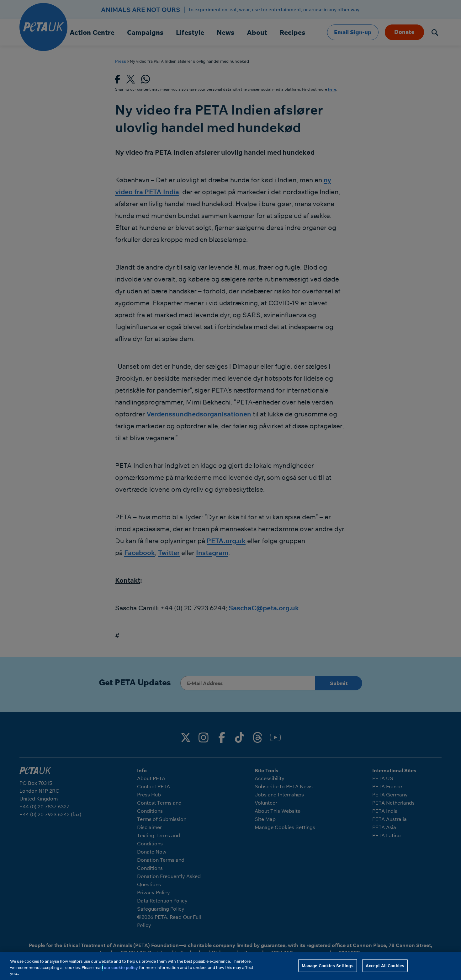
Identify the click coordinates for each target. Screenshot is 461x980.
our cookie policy (121, 967)
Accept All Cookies (385, 965)
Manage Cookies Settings (327, 965)
